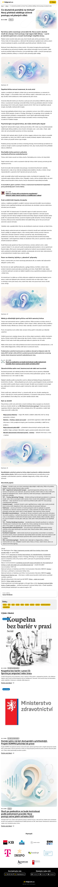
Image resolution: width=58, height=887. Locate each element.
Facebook (35, 874)
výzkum (37, 604)
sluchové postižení (45, 604)
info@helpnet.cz (20, 874)
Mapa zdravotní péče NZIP (11, 427)
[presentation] (29, 641)
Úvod (2, 6)
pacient (32, 604)
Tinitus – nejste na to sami (36, 579)
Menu (53, 2)
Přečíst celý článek (6, 683)
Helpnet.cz (8, 2)
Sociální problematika (13, 668)
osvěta (27, 604)
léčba (22, 604)
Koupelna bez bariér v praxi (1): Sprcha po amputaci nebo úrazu (16, 672)
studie (17, 604)
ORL (9, 604)
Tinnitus (48, 569)
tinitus (4, 604)
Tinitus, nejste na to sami (13, 581)
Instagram (52, 874)
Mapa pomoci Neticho (10, 415)
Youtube (44, 874)
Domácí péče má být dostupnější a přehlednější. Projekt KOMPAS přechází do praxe (24, 742)
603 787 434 (10, 874)
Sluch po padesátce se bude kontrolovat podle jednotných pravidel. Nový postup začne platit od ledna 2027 (20, 814)
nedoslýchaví (6, 607)
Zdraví (6, 6)
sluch (13, 604)
